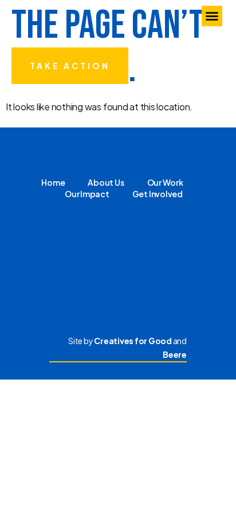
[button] (212, 16)
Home (53, 182)
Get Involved (157, 194)
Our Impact (87, 194)
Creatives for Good (133, 341)
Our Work (165, 182)
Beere (175, 354)
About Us (106, 182)
